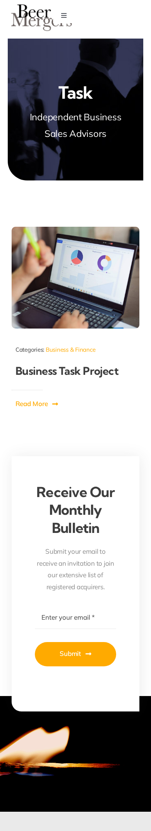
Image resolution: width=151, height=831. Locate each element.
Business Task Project (66, 371)
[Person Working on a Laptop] (75, 230)
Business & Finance (70, 349)
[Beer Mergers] (42, 6)
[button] (37, 403)
